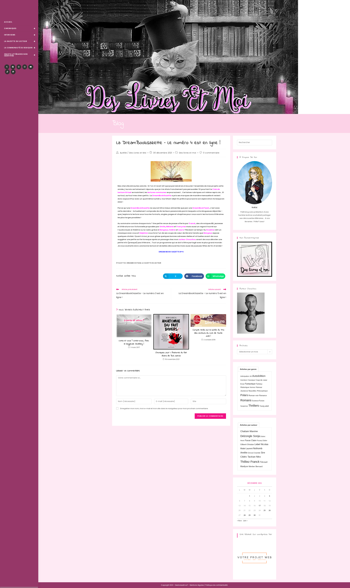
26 (270, 510)
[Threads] (18, 66)
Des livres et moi (187, 152)
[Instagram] (24, 66)
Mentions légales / (197, 585)
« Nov (239, 520)
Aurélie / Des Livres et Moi (133, 152)
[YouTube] (30, 66)
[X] (6, 66)
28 (245, 515)
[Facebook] (12, 66)
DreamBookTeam (134, 263)
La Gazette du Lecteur (151, 263)
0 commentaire (211, 152)
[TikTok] (7, 71)
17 (260, 505)
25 (265, 510)
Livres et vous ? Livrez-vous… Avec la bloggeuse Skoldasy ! (134, 342)
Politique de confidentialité (216, 585)
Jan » (245, 520)
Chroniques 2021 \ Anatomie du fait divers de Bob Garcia (171, 354)
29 (249, 515)
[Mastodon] (13, 71)
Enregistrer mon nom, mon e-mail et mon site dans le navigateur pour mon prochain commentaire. (164, 408)
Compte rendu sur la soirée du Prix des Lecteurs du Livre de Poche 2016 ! (208, 333)
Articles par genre (248, 369)
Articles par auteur (248, 425)
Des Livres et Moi (19, 10)
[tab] (248, 369)
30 (255, 515)
